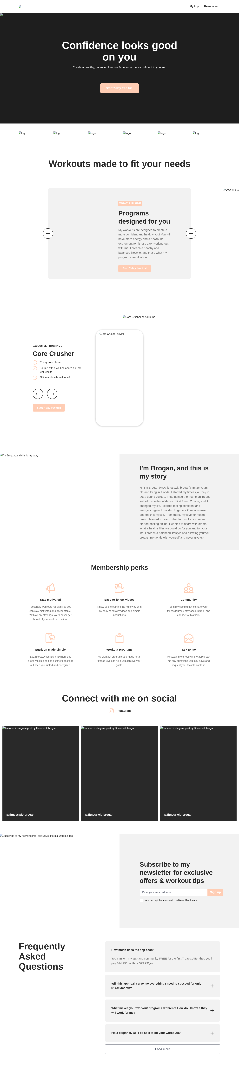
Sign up (215, 892)
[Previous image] (48, 233)
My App (194, 6)
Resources (211, 6)
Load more (162, 1049)
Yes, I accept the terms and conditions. (171, 900)
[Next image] (191, 233)
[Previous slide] (38, 394)
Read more (191, 900)
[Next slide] (52, 394)
